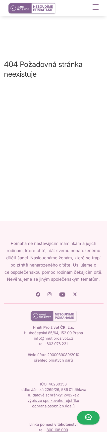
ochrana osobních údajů (53, 406)
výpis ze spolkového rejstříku (53, 400)
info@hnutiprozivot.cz (53, 338)
